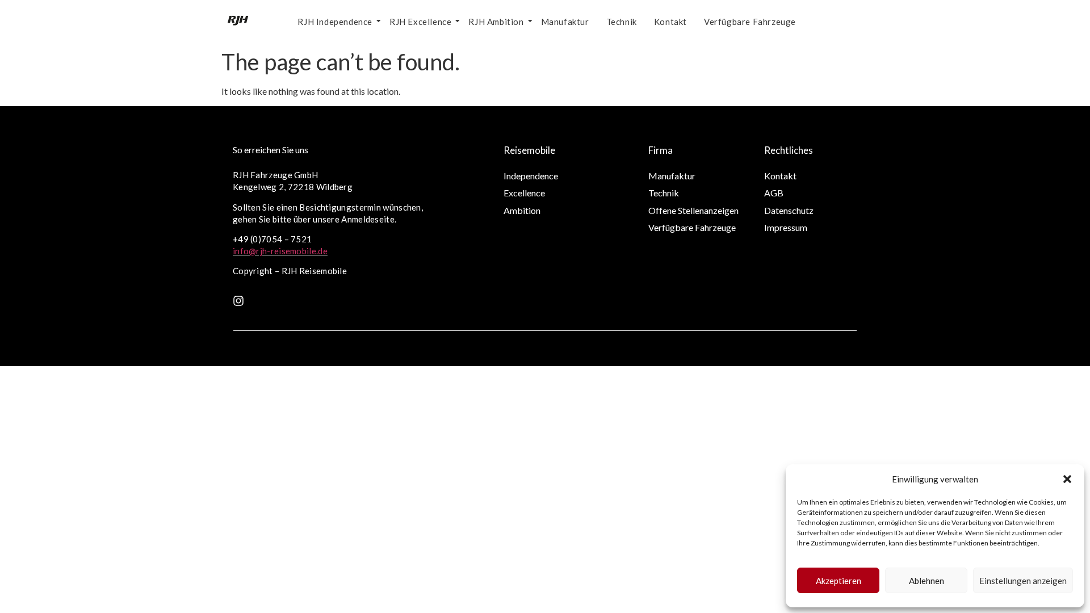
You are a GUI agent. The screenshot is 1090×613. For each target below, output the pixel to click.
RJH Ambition (495, 21)
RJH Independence (334, 21)
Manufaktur (565, 21)
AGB (773, 192)
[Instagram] (238, 300)
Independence (531, 175)
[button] (1067, 479)
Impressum (785, 227)
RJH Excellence (420, 21)
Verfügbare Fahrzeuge (750, 21)
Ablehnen (926, 581)
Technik (621, 21)
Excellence (524, 192)
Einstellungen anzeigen (1023, 581)
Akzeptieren (838, 581)
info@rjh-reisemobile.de (280, 251)
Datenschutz (789, 210)
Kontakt (670, 21)
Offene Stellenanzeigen (693, 210)
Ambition (522, 210)
